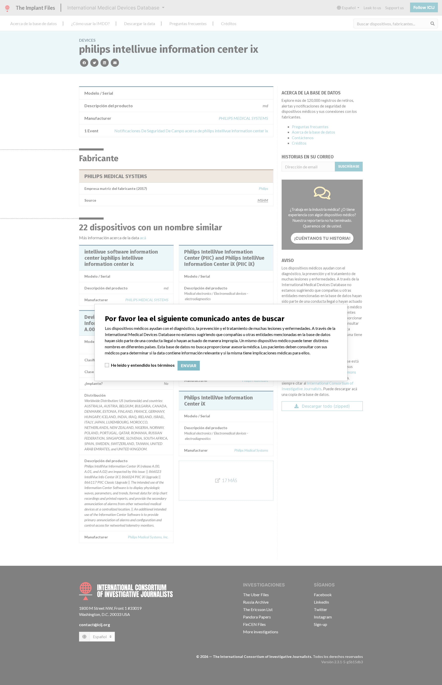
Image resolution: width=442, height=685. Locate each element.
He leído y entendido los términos (143, 365)
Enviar (188, 365)
